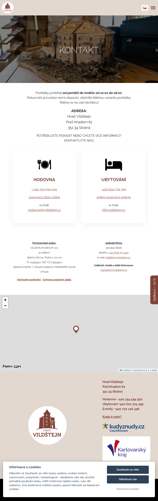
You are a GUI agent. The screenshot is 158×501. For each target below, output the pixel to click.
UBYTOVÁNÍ (113, 179)
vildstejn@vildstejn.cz (118, 257)
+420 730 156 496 (127, 409)
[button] (76, 328)
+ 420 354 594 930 (44, 189)
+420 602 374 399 (114, 189)
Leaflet (126, 370)
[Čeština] (144, 8)
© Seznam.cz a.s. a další (144, 370)
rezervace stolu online (44, 197)
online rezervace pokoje (114, 197)
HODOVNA (44, 179)
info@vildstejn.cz (113, 210)
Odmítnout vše (128, 479)
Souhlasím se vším (128, 469)
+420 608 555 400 (118, 252)
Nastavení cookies (128, 488)
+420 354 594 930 (130, 399)
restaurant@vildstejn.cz (44, 210)
